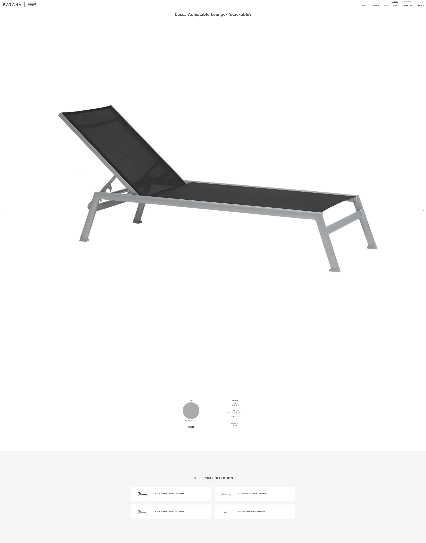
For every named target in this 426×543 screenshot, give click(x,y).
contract (32, 5)
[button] (423, 209)
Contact (420, 5)
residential (32, 3)
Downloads (408, 5)
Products (375, 5)
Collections (362, 5)
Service (396, 5)
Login (395, 1)
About (386, 5)
